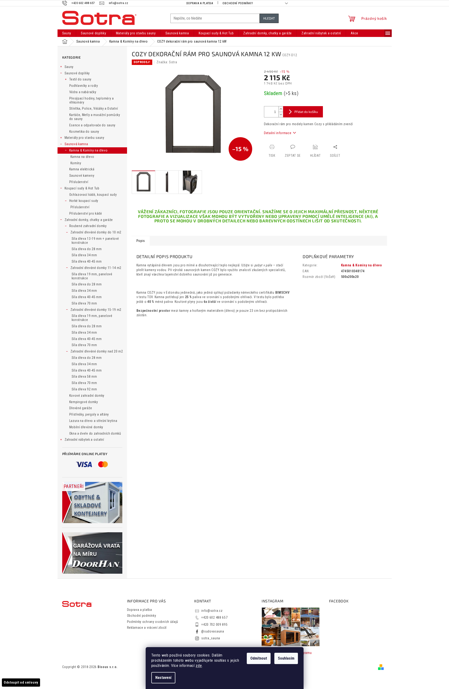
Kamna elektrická (82, 169)
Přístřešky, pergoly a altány (89, 414)
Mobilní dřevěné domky (86, 427)
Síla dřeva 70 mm (84, 303)
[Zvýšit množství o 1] (280, 109)
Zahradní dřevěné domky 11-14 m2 (96, 268)
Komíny (75, 163)
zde (199, 665)
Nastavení (163, 677)
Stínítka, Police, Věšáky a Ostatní (93, 108)
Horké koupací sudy (84, 201)
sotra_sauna (210, 638)
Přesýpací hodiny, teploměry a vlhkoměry (91, 100)
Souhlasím (286, 658)
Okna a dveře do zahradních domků (95, 433)
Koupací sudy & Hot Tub (82, 188)
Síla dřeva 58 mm (84, 376)
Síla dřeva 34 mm (84, 255)
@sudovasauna (212, 631)
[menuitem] (67, 33)
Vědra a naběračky (82, 92)
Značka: (167, 62)
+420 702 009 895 (214, 624)
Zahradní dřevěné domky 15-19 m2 (96, 310)
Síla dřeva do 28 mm (87, 249)
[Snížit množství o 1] (280, 114)
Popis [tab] (140, 241)
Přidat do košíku (306, 112)
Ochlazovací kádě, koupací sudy (93, 194)
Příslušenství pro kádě (85, 213)
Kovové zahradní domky (87, 395)
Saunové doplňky (77, 73)
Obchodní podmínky (237, 3)
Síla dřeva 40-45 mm (87, 261)
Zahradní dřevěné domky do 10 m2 (96, 232)
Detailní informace (278, 133)
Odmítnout (258, 658)
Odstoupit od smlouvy (21, 682)
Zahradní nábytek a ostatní (84, 439)
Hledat (269, 18)
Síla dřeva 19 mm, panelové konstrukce (92, 276)
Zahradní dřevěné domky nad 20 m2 (96, 351)
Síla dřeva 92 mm (84, 389)
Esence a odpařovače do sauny (92, 125)
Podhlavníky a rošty (83, 86)
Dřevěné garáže (80, 408)
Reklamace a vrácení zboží (147, 627)
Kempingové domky (83, 402)
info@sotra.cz (211, 611)
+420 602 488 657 (214, 617)
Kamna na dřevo (82, 157)
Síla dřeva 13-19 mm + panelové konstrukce (95, 240)
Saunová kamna (76, 144)
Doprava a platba (199, 3)
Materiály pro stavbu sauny (84, 138)
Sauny (69, 67)
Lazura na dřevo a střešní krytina (93, 421)
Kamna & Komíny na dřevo (88, 150)
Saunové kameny (82, 175)
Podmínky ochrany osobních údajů (152, 622)
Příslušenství (78, 182)
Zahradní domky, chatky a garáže (89, 220)
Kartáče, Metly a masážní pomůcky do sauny (94, 117)
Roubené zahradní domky (88, 226)
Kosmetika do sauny (84, 131)
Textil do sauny (80, 79)
